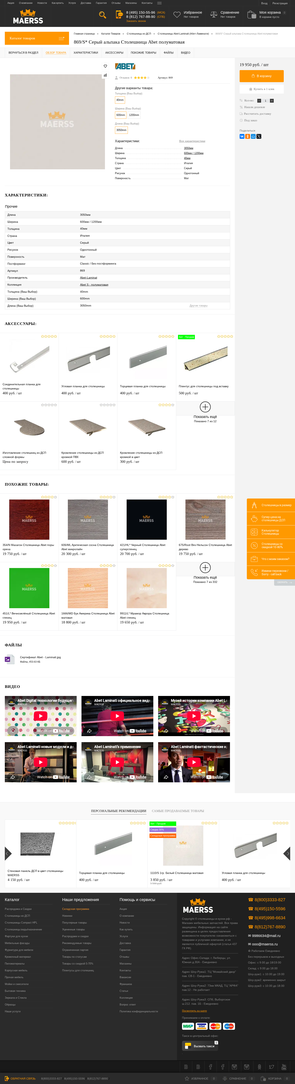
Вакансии (125, 977)
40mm (120, 99)
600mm (120, 114)
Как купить (126, 929)
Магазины (125, 963)
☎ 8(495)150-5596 (266, 909)
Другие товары (199, 305)
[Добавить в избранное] (105, 66)
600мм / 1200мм (193, 153)
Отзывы (124, 956)
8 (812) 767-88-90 (140, 17)
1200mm (134, 114)
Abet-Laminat (88, 277)
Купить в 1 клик (264, 89)
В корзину (264, 76)
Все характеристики (192, 141)
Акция (123, 908)
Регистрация (280, 3)
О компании (127, 915)
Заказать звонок (136, 20)
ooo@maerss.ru (265, 944)
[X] (258, 136)
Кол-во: (249, 100)
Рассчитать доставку (257, 113)
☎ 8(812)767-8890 (266, 927)
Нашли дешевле (254, 107)
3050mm (121, 130)
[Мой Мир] (253, 136)
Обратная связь (23, 1078)
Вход (264, 3)
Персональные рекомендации (118, 811)
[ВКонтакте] (242, 136)
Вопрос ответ (128, 1004)
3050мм (188, 148)
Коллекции (126, 997)
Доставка (125, 943)
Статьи (124, 990)
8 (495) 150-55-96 (140, 12)
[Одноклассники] (247, 136)
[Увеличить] (57, 121)
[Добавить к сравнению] (105, 75)
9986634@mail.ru (266, 936)
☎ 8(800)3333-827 (266, 900)
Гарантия (125, 949)
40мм (187, 158)
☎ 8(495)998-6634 (266, 918)
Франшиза (126, 984)
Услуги (124, 936)
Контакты (125, 970)
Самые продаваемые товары (178, 811)
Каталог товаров (22, 38)
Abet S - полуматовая (94, 284)
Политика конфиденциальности (139, 1011)
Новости (125, 922)
